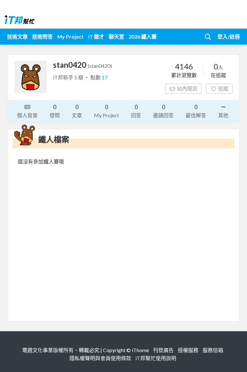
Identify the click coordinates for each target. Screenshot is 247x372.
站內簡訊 (187, 88)
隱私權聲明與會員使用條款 (100, 358)
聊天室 (116, 36)
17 (104, 77)
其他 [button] (223, 115)
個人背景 (27, 115)
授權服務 (188, 350)
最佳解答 (196, 110)
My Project (70, 36)
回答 (136, 110)
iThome (140, 350)
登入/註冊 (228, 36)
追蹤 (223, 88)
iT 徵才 (96, 36)
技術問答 (42, 36)
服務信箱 (213, 350)
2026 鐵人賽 (143, 36)
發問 (55, 110)
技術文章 (17, 36)
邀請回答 (163, 110)
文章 (77, 110)
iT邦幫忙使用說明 (155, 358)
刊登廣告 (163, 350)
